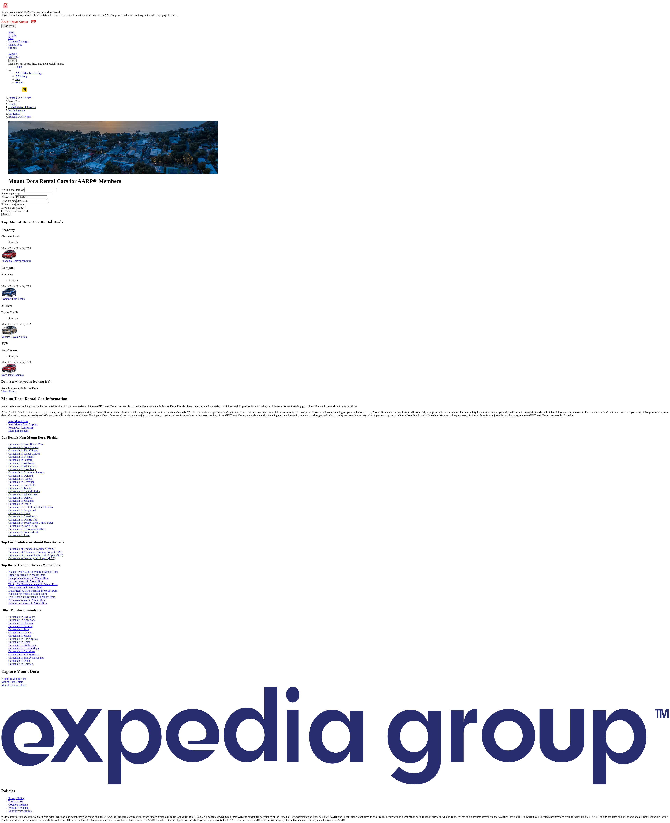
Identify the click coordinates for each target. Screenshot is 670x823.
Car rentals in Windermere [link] (22, 494)
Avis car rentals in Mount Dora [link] (25, 587)
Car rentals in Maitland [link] (21, 500)
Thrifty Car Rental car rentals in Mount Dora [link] (33, 584)
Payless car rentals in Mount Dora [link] (27, 600)
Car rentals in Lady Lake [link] (22, 485)
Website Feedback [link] (18, 807)
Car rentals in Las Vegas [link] (21, 616)
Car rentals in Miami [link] (19, 635)
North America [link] (16, 110)
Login (12, 60)
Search (6, 214)
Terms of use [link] (15, 801)
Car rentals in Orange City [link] (22, 519)
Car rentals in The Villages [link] (23, 450)
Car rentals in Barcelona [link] (21, 651)
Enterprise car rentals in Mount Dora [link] (28, 578)
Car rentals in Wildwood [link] (21, 463)
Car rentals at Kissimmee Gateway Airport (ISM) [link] (35, 552)
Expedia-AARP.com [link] (19, 97)
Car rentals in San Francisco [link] (23, 654)
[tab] (18, 421)
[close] (2, 19)
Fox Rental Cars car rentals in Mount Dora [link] (31, 596)
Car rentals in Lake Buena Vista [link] (25, 444)
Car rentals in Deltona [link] (20, 497)
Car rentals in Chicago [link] (20, 663)
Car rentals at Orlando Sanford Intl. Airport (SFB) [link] (35, 555)
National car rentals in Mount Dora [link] (27, 593)
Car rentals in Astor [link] (19, 535)
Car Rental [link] (14, 113)
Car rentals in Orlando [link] (20, 623)
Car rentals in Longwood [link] (22, 510)
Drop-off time (9, 207)
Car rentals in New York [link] (21, 619)
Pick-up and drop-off (12, 189)
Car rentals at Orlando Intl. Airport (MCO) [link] (31, 548)
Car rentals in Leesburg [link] (21, 481)
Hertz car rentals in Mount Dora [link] (25, 581)
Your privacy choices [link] (20, 810)
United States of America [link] (22, 107)
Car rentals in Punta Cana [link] (22, 645)
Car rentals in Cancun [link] (20, 632)
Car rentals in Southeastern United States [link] (30, 522)
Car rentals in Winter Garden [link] (24, 453)
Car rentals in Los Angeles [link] (23, 638)
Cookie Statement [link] (18, 804)
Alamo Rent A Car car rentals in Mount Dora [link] (33, 571)
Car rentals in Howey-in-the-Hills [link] (26, 528)
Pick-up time (8, 204)
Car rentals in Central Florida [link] (24, 491)
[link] (37, 32)
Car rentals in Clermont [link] (21, 456)
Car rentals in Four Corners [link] (23, 447)
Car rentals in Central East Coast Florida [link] (30, 506)
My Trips (13, 56)
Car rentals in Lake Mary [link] (22, 469)
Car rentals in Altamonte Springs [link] (26, 472)
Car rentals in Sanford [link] (20, 459)
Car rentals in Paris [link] (18, 629)
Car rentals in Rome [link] (19, 641)
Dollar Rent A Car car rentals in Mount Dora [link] (32, 590)
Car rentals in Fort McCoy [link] (22, 525)
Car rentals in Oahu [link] (19, 660)
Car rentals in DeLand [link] (20, 475)
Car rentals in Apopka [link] (20, 478)
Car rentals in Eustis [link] (19, 513)
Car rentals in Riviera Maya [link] (23, 648)
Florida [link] (12, 104)
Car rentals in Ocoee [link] (19, 503)
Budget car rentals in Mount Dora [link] (26, 574)
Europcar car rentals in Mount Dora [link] (27, 603)
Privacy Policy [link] (16, 798)
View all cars (8, 391)
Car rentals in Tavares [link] (20, 488)
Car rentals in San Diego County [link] (26, 657)
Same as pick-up (10, 193)
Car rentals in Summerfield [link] (23, 532)
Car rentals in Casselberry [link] (22, 516)
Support (12, 53)
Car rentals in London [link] (20, 626)
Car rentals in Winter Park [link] (22, 466)
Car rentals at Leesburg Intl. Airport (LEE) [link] (31, 558)
